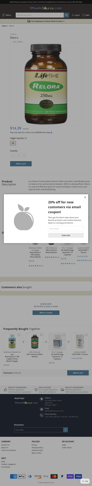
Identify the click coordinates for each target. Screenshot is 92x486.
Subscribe (66, 235)
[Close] (85, 197)
